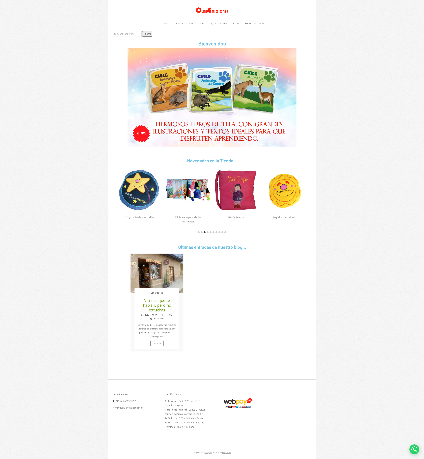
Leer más (157, 343)
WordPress (226, 452)
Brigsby (208, 452)
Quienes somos (219, 23)
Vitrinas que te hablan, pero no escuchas (157, 305)
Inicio (167, 23)
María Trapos (236, 217)
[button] (199, 232)
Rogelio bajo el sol (284, 217)
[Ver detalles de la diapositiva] (212, 97)
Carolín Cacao (197, 23)
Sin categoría (157, 293)
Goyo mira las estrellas (140, 217)
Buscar (147, 33)
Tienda (179, 23)
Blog (236, 23)
